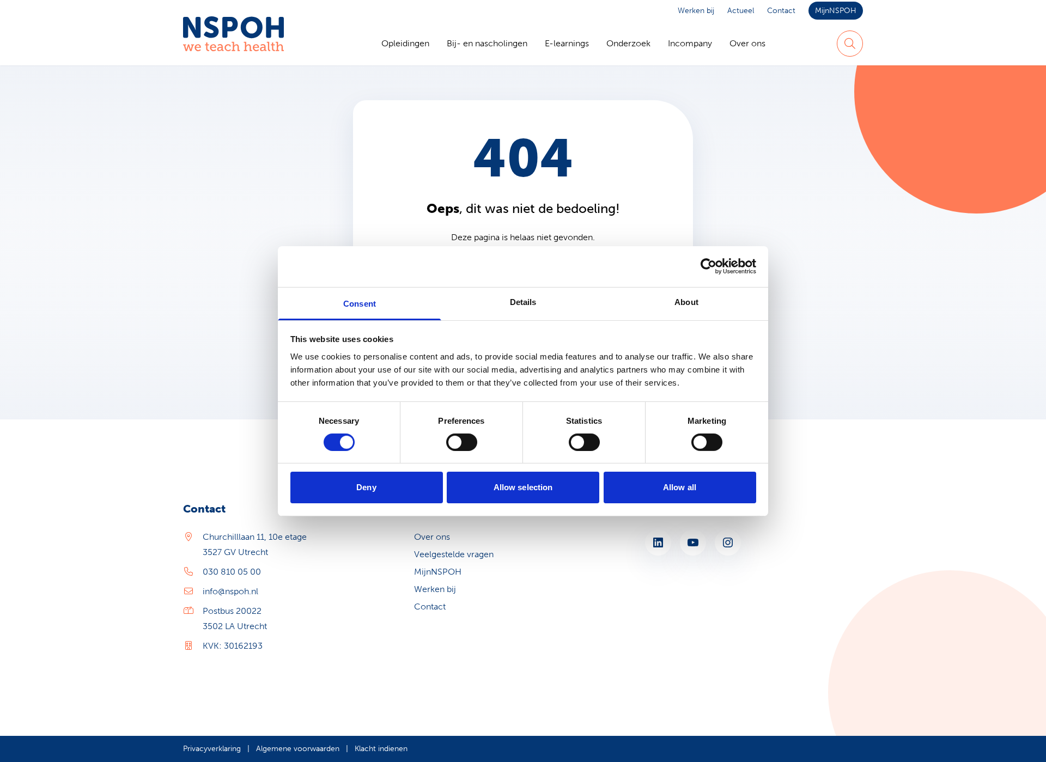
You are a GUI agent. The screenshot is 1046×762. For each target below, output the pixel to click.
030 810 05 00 (232, 571)
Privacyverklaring (212, 748)
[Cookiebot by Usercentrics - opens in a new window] (708, 266)
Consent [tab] (359, 303)
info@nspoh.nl (230, 591)
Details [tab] (523, 301)
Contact (781, 10)
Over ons (747, 43)
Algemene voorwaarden (297, 748)
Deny (366, 487)
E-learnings (567, 43)
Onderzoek (628, 43)
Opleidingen (405, 43)
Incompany (690, 43)
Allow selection (523, 487)
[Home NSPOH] (233, 43)
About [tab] (686, 301)
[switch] (461, 442)
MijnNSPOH (835, 10)
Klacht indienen (381, 748)
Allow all (679, 487)
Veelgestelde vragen (454, 554)
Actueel (740, 10)
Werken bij (696, 10)
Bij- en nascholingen (487, 43)
